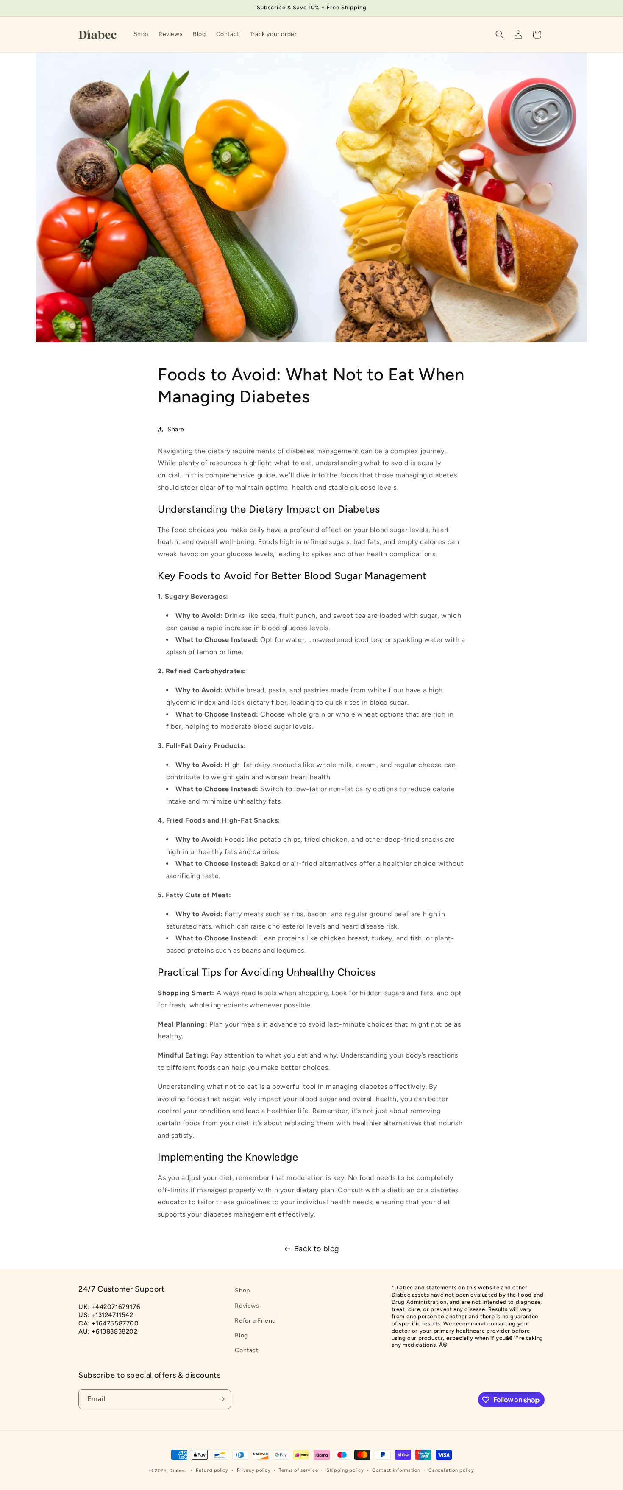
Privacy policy (254, 1470)
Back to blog (316, 1248)
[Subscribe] (221, 1399)
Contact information (396, 1470)
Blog (241, 1335)
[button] (499, 34)
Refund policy (212, 1470)
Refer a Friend (255, 1320)
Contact (246, 1350)
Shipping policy (345, 1470)
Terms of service (298, 1470)
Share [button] (175, 429)
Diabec (177, 1470)
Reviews (247, 1305)
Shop (242, 1290)
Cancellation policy (451, 1470)
